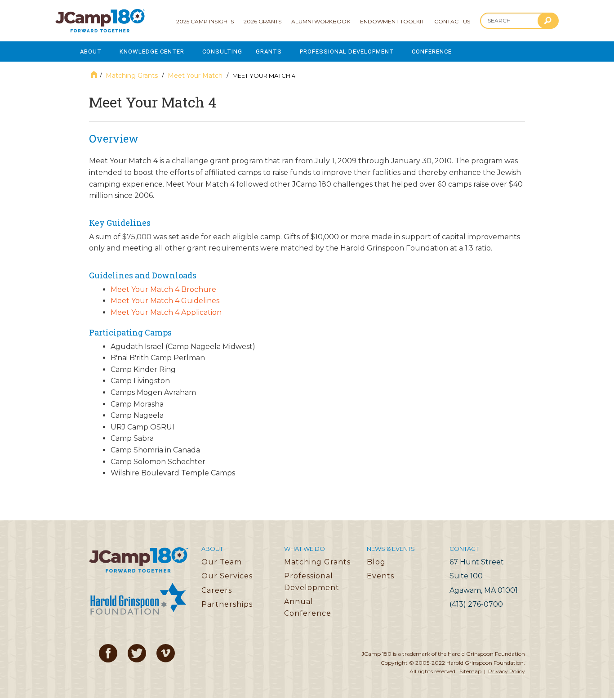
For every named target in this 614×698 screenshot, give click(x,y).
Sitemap (470, 671)
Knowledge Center (152, 51)
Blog (376, 562)
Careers (216, 590)
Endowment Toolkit (392, 21)
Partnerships (227, 604)
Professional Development (347, 51)
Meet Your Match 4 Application (166, 312)
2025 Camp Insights (205, 21)
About (91, 51)
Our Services (227, 576)
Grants (269, 51)
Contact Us (452, 21)
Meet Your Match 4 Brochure (163, 289)
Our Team (221, 562)
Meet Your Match (195, 76)
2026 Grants (262, 21)
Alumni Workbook (320, 21)
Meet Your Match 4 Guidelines (165, 300)
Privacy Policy (506, 671)
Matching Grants (132, 76)
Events (380, 576)
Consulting (222, 51)
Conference (432, 51)
